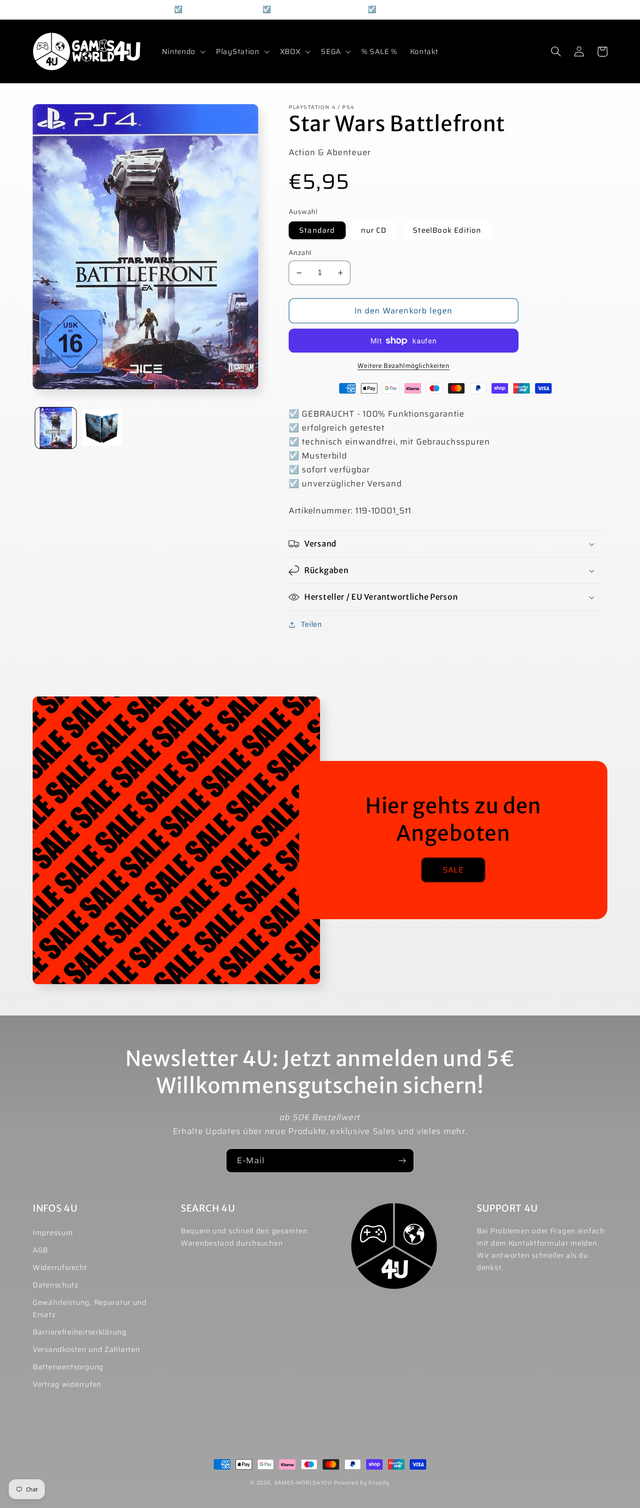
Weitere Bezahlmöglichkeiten (403, 365)
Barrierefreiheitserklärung (80, 1332)
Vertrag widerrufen (67, 1384)
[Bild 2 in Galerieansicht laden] (101, 428)
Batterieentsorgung (68, 1366)
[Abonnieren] (402, 1160)
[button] (183, 51)
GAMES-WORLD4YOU (303, 1482)
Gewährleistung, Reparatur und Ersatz (90, 1308)
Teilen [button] (311, 624)
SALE (453, 870)
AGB (40, 1250)
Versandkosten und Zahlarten (86, 1349)
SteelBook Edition (447, 230)
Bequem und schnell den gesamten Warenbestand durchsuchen (244, 1237)
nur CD (374, 230)
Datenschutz (56, 1285)
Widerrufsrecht (60, 1267)
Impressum (53, 1232)
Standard (317, 230)
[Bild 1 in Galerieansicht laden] (55, 428)
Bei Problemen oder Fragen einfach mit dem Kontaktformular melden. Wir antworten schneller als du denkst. (541, 1249)
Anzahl (300, 253)
